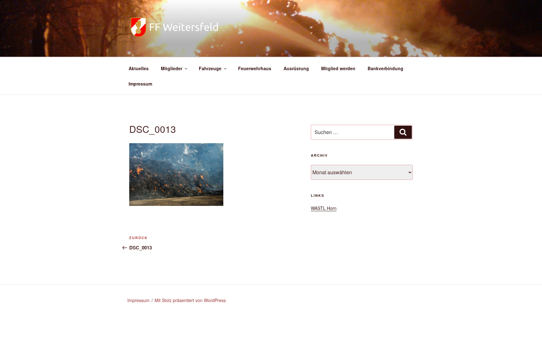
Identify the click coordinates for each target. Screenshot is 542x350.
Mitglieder (171, 68)
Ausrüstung (296, 68)
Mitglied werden (338, 68)
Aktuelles (139, 68)
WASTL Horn (324, 208)
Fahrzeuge (210, 68)
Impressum (140, 84)
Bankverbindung (385, 68)
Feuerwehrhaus (254, 68)
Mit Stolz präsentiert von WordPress (190, 300)
